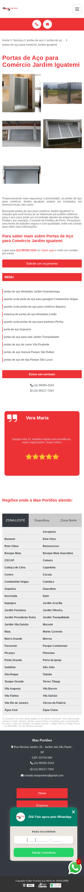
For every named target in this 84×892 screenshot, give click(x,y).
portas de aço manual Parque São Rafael (29, 352)
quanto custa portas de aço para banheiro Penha (33, 321)
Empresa (42, 805)
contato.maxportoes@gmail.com (43, 775)
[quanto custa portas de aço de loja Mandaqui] (21, 174)
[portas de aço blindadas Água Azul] (62, 133)
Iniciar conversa (43, 852)
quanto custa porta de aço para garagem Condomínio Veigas (41, 299)
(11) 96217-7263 (43, 390)
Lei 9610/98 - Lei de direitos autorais (23, 726)
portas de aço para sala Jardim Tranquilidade (31, 337)
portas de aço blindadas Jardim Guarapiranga (32, 291)
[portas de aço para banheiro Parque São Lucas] (21, 93)
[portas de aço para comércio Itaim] (21, 133)
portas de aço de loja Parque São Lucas (28, 359)
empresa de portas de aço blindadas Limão (30, 314)
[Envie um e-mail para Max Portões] (47, 24)
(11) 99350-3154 (26, 250)
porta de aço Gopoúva (17, 329)
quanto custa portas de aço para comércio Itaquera (35, 306)
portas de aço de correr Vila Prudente (26, 344)
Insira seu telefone (44, 831)
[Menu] (77, 9)
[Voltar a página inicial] (10, 8)
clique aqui (47, 250)
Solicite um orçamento (42, 263)
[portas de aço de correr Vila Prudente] (62, 93)
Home (42, 793)
